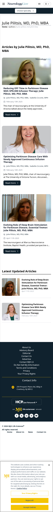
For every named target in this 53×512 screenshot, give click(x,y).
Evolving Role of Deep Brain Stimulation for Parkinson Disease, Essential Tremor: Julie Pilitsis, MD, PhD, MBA (35, 284)
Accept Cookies (29, 507)
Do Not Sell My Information (26, 365)
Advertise (26, 359)
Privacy (26, 370)
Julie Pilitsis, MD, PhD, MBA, (17, 98)
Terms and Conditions (26, 368)
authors (12, 27)
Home (4, 27)
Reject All (29, 500)
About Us (26, 347)
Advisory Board (26, 350)
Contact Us (26, 356)
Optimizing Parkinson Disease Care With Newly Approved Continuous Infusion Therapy (34, 308)
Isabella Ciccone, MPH (39, 98)
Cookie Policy (22, 488)
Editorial (26, 353)
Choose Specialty (24, 11)
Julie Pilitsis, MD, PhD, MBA (17, 234)
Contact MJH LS (26, 362)
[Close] (49, 465)
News (30, 432)
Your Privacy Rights (26, 373)
